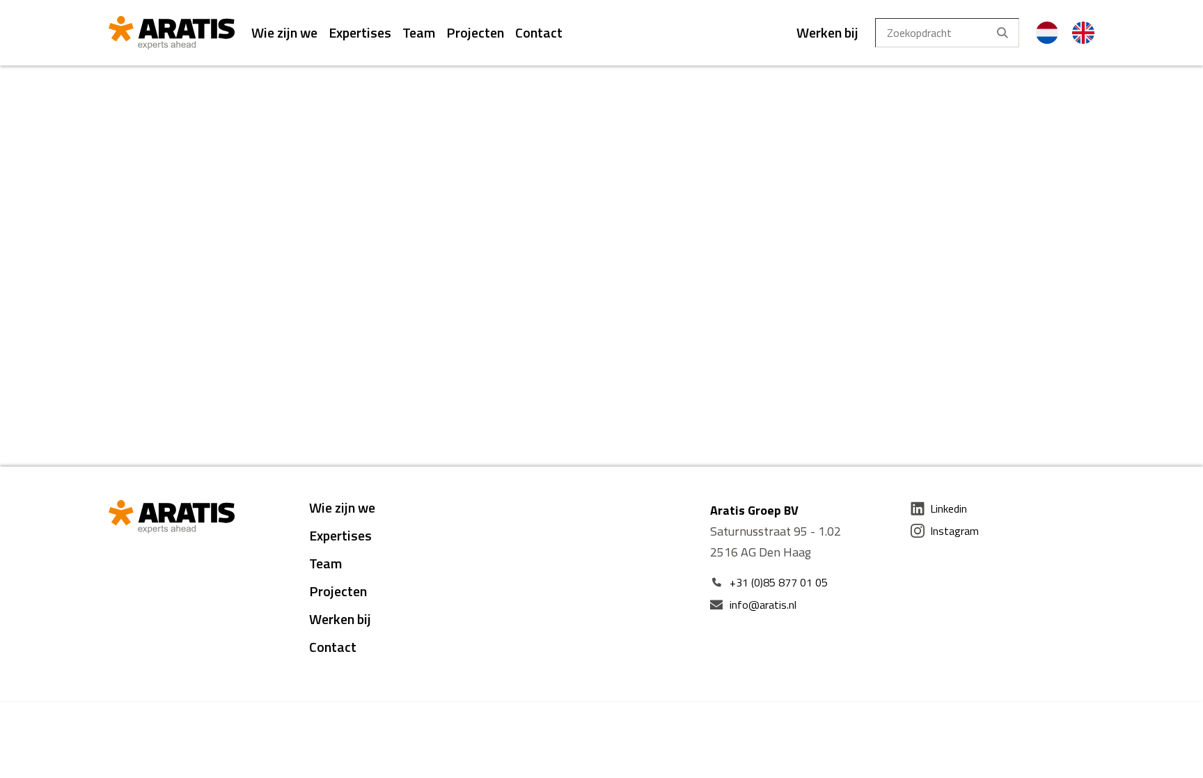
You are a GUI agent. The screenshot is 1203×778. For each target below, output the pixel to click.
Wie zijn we (284, 32)
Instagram (954, 530)
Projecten (475, 32)
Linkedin (948, 508)
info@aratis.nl (763, 604)
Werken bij (827, 32)
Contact (539, 32)
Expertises (360, 32)
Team (418, 32)
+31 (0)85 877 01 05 (779, 582)
